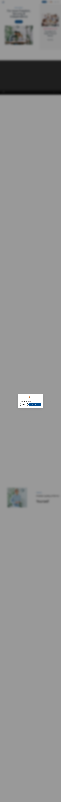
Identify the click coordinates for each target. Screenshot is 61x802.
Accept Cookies (35, 404)
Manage (23, 404)
